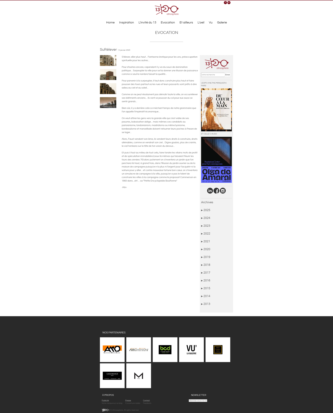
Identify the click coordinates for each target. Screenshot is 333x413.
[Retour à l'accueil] (166, 10)
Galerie (222, 22)
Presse (128, 400)
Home (110, 22)
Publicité (105, 400)
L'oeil (201, 22)
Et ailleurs (186, 22)
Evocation (168, 22)
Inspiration (126, 22)
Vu (211, 22)
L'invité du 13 (147, 22)
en (229, 2)
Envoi (227, 75)
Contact (146, 400)
